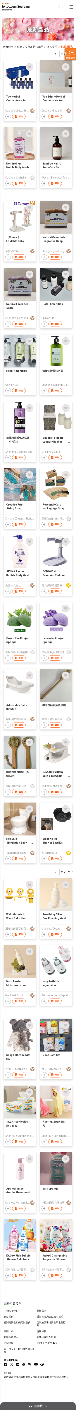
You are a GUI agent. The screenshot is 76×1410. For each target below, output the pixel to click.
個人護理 (52, 46)
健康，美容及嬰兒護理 (30, 46)
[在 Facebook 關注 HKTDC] (5, 1364)
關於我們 (41, 1310)
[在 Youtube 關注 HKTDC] (36, 1364)
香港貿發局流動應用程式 (50, 1316)
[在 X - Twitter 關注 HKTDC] (11, 1364)
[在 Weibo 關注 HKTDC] (23, 1364)
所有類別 (8, 46)
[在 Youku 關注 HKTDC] (42, 1364)
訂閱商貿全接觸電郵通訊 (17, 1322)
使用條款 (41, 1331)
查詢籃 (38, 1406)
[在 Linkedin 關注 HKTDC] (17, 1364)
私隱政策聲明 (11, 1337)
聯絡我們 (8, 1316)
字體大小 (8, 1331)
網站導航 (8, 1343)
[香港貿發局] (38, 1305)
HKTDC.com (10, 1310)
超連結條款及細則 (46, 1337)
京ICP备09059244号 (47, 1343)
